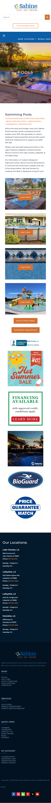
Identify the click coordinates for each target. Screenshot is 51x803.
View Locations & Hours (26, 26)
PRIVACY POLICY (8, 763)
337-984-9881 (13, 603)
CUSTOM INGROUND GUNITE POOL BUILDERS (24, 118)
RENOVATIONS (34, 121)
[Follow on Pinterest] (28, 794)
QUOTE (20, 39)
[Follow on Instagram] (18, 794)
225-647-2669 (13, 625)
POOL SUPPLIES (8, 683)
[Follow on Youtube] (37, 794)
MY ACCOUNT (29, 39)
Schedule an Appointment (25, 330)
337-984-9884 (13, 581)
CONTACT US (7, 732)
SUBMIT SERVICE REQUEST (13, 708)
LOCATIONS (6, 704)
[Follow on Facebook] (14, 794)
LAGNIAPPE (6, 730)
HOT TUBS (5, 679)
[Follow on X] (33, 794)
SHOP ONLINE (7, 734)
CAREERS (5, 728)
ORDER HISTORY (8, 761)
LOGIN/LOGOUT (8, 757)
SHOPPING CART (8, 759)
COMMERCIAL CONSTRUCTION (19, 124)
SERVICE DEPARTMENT (11, 706)
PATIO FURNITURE (9, 681)
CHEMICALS (6, 685)
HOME (3, 787)
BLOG (3, 736)
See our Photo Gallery (25, 321)
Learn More (25, 197)
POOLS (4, 677)
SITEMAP (5, 737)
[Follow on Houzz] (23, 794)
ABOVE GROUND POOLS (16, 121)
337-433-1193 (12, 559)
